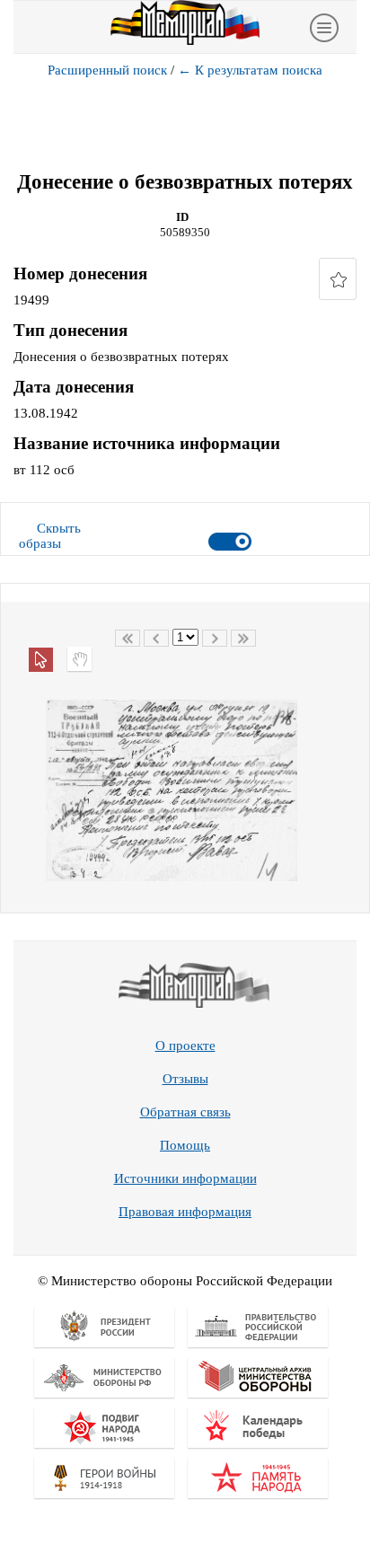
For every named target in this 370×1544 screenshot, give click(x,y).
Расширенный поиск (107, 70)
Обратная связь (185, 1112)
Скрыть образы (50, 536)
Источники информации (185, 1178)
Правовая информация (185, 1211)
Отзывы (185, 1079)
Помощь (185, 1145)
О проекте (185, 1045)
